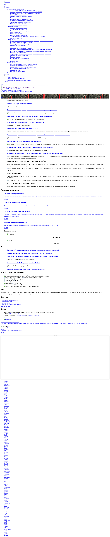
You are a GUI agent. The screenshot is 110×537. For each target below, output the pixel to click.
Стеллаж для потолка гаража (18, 45)
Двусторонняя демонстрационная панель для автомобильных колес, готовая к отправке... (38, 135)
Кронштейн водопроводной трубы (19, 68)
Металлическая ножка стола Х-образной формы (23, 64)
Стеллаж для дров (15, 70)
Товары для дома (11, 62)
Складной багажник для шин (18, 15)
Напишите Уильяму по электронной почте (12, 327)
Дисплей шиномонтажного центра (19, 59)
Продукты (7, 7)
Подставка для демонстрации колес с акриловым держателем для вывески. (30, 54)
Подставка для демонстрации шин (19, 52)
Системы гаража (11, 39)
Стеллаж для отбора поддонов (18, 28)
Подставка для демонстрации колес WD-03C (22, 128)
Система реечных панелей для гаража (20, 44)
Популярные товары (6, 322)
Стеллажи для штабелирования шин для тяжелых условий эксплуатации (33, 256)
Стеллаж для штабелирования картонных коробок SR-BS (26, 12)
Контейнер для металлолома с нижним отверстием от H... (27, 122)
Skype (2, 329)
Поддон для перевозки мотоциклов (19, 103)
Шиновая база (14, 61)
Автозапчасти (11, 73)
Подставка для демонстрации (67, 323)
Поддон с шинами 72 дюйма (18, 23)
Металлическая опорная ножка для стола (21, 65)
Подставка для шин (81, 323)
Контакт (6, 81)
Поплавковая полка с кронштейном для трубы (23, 67)
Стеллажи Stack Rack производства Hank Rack (23, 263)
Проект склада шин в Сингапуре (16, 78)
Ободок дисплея (54, 323)
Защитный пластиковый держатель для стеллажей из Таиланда (27, 36)
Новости (6, 74)
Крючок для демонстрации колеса (19, 58)
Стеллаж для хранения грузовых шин (20, 22)
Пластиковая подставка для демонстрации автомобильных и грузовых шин (31, 51)
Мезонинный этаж (15, 32)
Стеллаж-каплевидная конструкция (20, 30)
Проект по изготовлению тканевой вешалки (19, 80)
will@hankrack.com (21, 315)
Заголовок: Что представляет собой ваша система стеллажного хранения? (33, 250)
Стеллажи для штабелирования (15, 9)
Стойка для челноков (16, 33)
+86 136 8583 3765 (14, 313)
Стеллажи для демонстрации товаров (17, 46)
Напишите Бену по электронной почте (11, 330)
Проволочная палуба (16, 38)
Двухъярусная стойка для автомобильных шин (23, 10)
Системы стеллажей (12, 26)
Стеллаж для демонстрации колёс (19, 55)
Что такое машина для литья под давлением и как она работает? (30, 253)
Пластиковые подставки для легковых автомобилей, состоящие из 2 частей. (31, 49)
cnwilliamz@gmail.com (33, 315)
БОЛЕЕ (3, 97)
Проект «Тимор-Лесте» (13, 77)
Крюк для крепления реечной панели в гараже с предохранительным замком (31, 41)
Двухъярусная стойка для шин (18, 25)
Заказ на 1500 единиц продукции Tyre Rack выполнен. (26, 269)
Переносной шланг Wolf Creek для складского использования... (29, 116)
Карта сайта (15, 322)
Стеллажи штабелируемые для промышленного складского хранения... (32, 110)
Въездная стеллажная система (18, 35)
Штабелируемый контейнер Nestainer (20, 19)
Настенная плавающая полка (18, 71)
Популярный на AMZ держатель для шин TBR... (24, 141)
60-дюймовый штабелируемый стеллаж (21, 16)
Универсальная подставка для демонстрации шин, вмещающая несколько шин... (35, 153)
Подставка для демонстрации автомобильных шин (15, 323)
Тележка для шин (15, 57)
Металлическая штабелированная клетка (21, 20)
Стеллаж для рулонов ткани (18, 17)
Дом (5, 4)
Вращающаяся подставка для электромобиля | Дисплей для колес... (30, 147)
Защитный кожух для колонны (18, 29)
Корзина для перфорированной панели (21, 42)
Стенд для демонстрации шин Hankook (21, 48)
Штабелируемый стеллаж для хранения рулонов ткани (25, 13)
